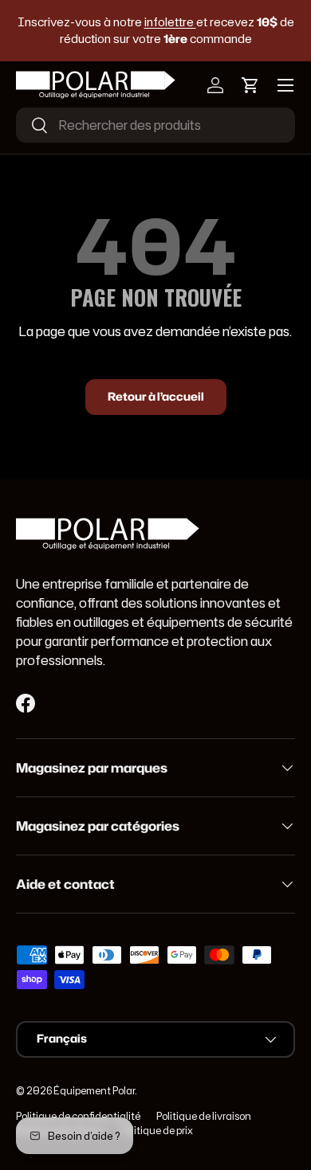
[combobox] (155, 125)
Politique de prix (156, 1130)
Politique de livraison (203, 1116)
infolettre (170, 22)
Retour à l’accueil (156, 397)
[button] (250, 85)
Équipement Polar (94, 1091)
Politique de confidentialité (78, 1116)
